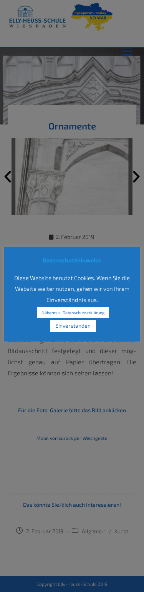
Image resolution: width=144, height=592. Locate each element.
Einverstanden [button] (73, 325)
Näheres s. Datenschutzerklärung (72, 312)
